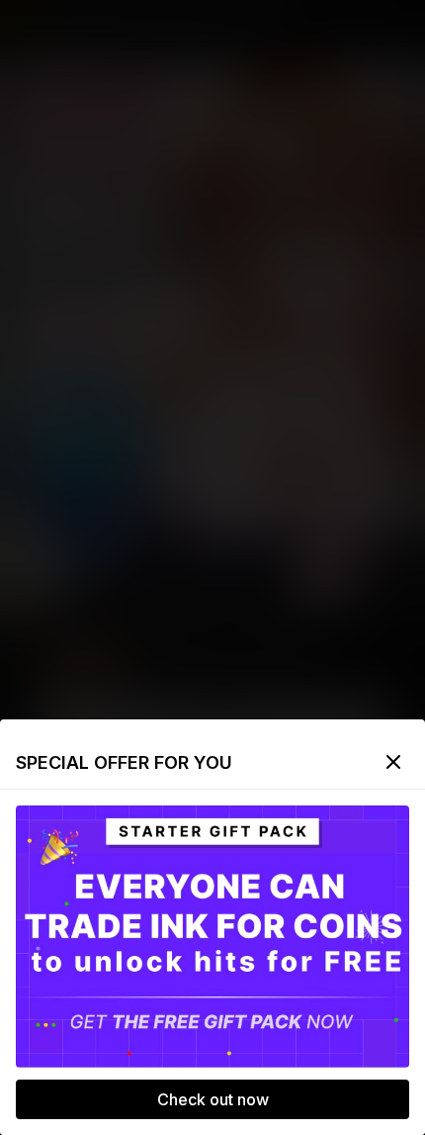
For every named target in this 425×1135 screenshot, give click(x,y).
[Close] (393, 762)
